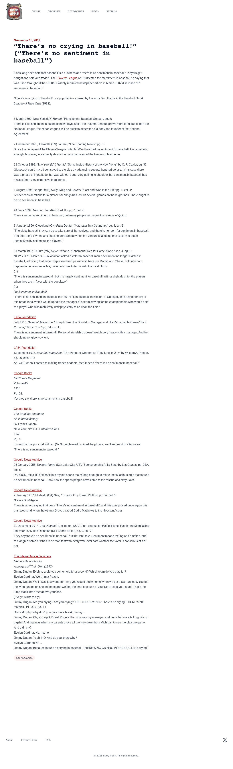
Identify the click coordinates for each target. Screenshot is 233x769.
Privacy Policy (29, 739)
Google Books (23, 373)
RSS (48, 739)
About (36, 11)
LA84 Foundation (25, 317)
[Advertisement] (186, 66)
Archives (54, 11)
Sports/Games (24, 657)
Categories (76, 11)
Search (111, 11)
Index (95, 11)
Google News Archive (28, 459)
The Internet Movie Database (32, 556)
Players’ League (66, 78)
